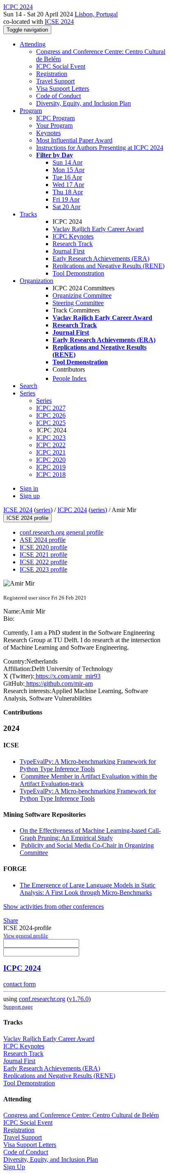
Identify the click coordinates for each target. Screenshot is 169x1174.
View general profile (25, 936)
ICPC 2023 (51, 437)
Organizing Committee (82, 295)
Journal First (68, 251)
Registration (51, 73)
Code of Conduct (58, 95)
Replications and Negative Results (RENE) (108, 265)
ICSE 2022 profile (43, 561)
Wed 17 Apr (68, 184)
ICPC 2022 (51, 444)
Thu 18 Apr (68, 191)
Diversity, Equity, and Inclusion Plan (83, 103)
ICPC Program (55, 118)
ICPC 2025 (51, 422)
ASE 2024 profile (43, 539)
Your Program (54, 125)
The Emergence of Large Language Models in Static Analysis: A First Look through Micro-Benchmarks (87, 889)
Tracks (28, 214)
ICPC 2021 (51, 452)
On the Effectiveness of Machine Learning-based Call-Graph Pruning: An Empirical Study (90, 834)
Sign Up (14, 1166)
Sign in (29, 488)
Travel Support (55, 81)
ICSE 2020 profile (43, 547)
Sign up (30, 495)
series (43, 509)
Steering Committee (78, 302)
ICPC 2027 (51, 407)
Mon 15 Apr (68, 169)
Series (44, 400)
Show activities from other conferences (53, 906)
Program (31, 110)
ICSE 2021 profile (43, 554)
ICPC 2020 (51, 459)
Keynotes (48, 132)
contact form (19, 984)
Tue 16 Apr (67, 177)
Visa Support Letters (62, 88)
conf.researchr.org (42, 998)
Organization (36, 280)
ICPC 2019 (51, 467)
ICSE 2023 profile (43, 569)
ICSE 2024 (59, 21)
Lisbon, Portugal (96, 14)
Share (10, 920)
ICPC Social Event (60, 66)
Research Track (73, 243)
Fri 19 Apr (66, 199)
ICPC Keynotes (73, 236)
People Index (70, 378)
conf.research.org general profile (61, 532)
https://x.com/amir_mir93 (67, 676)
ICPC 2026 (51, 415)
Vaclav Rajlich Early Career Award (98, 228)
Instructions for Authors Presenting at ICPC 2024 (99, 147)
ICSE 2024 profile (27, 518)
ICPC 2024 (72, 509)
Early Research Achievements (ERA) (101, 258)
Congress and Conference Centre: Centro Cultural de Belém (81, 1115)
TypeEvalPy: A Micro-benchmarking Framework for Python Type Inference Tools (88, 765)
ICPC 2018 (51, 474)
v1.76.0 (79, 998)
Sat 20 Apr (66, 206)
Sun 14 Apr (67, 162)
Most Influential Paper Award (74, 140)
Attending (33, 44)
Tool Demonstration (78, 273)
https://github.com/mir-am (59, 683)
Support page (18, 1007)
